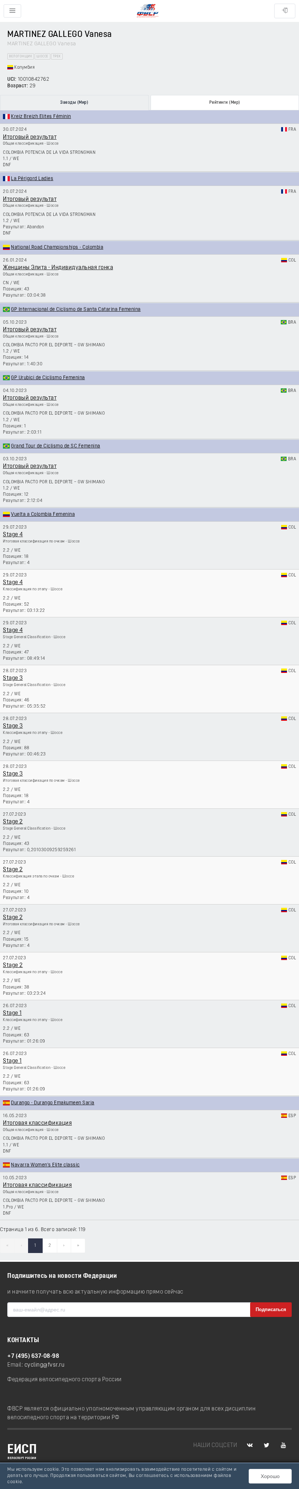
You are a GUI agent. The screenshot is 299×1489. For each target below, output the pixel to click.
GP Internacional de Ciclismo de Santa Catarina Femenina (76, 309)
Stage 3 (13, 678)
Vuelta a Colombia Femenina (43, 514)
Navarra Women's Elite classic (45, 1165)
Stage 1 (12, 1013)
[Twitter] (266, 1445)
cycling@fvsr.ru (44, 1365)
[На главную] (148, 11)
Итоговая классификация (37, 1123)
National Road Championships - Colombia (57, 247)
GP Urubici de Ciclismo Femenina (48, 378)
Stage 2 (13, 822)
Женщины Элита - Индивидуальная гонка (58, 268)
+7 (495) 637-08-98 (33, 1356)
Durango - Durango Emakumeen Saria (52, 1103)
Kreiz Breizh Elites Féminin (41, 116)
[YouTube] (283, 1445)
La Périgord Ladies (32, 179)
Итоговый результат (30, 137)
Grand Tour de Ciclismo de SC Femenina (55, 446)
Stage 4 (13, 535)
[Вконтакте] (250, 1445)
